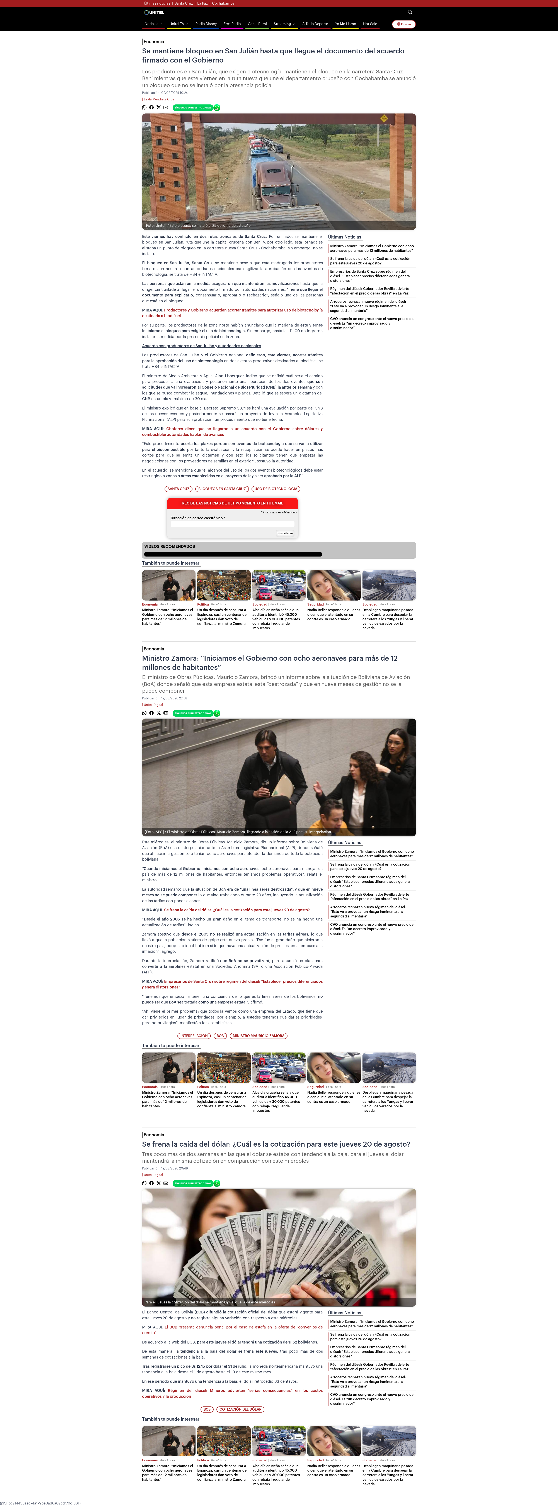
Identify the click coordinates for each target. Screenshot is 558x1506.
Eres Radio (232, 24)
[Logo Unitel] (154, 12)
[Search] (410, 12)
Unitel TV (177, 24)
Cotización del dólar (240, 1409)
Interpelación (194, 1036)
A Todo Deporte (315, 24)
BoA (220, 1036)
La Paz (202, 3)
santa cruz (178, 489)
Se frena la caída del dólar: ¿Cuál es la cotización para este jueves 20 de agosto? (237, 910)
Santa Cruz (184, 3)
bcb (207, 1409)
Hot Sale (370, 24)
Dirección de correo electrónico (198, 518)
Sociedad (259, 604)
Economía (154, 42)
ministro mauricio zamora (258, 1036)
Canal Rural (257, 24)
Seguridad (315, 604)
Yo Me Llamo (345, 24)
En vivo (405, 24)
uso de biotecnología (276, 489)
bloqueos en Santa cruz (222, 489)
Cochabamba (223, 3)
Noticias (151, 24)
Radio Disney (206, 24)
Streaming (282, 24)
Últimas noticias (157, 3)
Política (203, 604)
